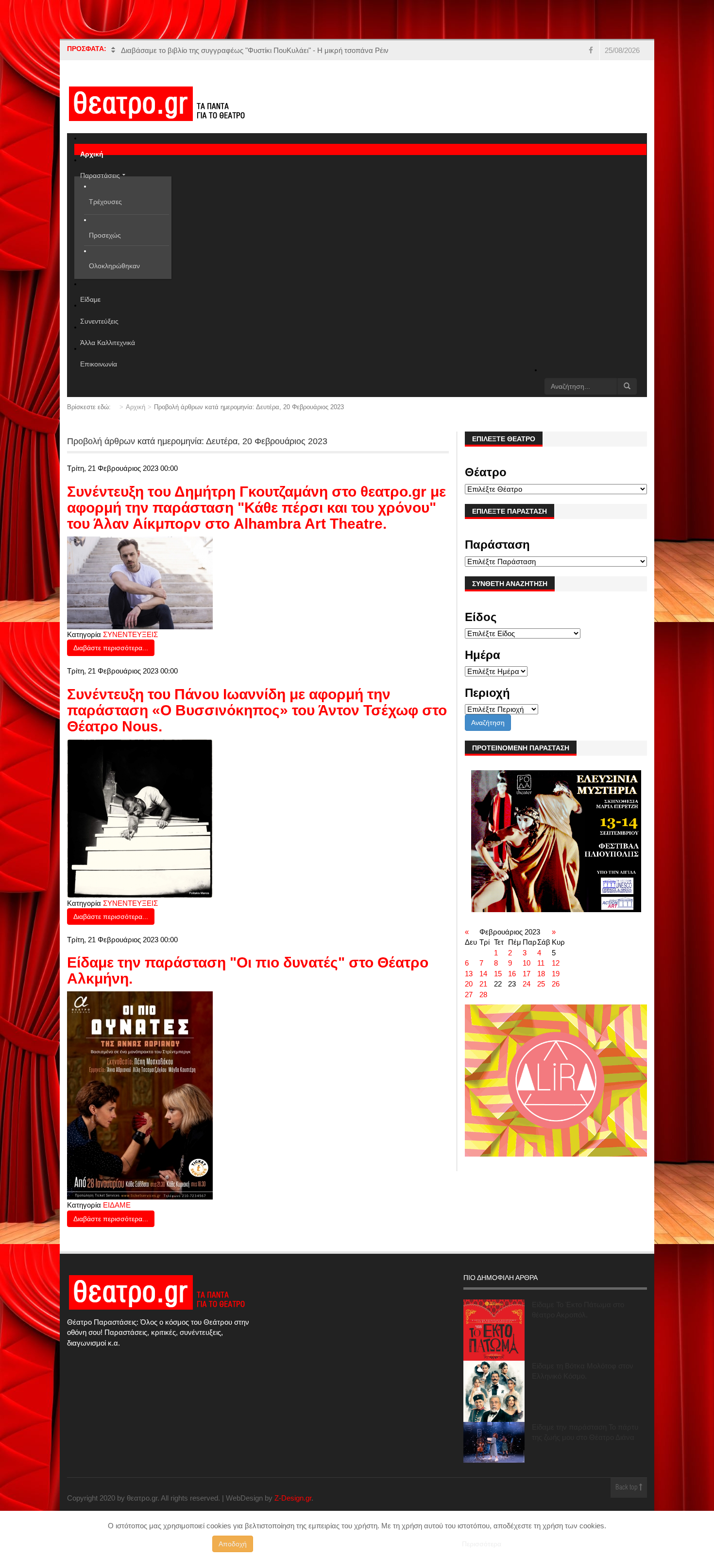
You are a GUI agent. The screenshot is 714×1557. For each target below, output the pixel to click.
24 (526, 984)
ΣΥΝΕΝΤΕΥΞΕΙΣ (130, 634)
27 (469, 994)
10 (526, 963)
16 (512, 973)
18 (541, 973)
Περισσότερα (481, 1544)
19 (556, 973)
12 (556, 963)
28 (483, 994)
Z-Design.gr (292, 1498)
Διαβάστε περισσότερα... (110, 648)
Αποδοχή (233, 1544)
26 (556, 984)
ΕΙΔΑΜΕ (117, 1205)
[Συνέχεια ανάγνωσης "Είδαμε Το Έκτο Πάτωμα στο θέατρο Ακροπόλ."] (494, 1330)
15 (498, 973)
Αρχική (135, 407)
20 (469, 984)
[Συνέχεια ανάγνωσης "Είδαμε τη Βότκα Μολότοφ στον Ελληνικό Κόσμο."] (494, 1391)
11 (540, 963)
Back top (627, 1487)
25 (541, 984)
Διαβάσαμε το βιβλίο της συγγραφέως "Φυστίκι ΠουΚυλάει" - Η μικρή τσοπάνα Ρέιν (255, 50)
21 (483, 984)
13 (469, 973)
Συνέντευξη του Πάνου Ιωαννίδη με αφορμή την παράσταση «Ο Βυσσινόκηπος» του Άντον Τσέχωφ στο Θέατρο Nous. (257, 710)
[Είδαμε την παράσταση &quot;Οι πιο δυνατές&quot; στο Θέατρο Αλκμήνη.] (140, 1095)
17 (526, 973)
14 (483, 973)
